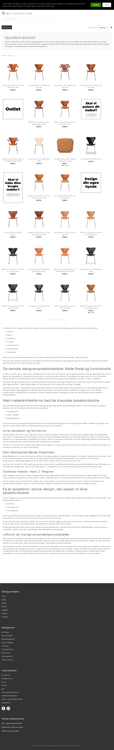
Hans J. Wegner (7, 643)
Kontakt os (6, 675)
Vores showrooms (13, 718)
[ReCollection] (34, 13)
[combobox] (29, 19)
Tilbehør (5, 617)
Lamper (4, 613)
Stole (4, 596)
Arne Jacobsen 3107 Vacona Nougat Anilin (65, 233)
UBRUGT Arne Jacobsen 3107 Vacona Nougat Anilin (91, 233)
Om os (4, 682)
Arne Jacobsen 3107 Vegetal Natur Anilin (39, 160)
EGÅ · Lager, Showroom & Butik (12, 723)
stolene (95, 546)
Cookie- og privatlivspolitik (12, 699)
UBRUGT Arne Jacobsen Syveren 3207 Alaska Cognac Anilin (13, 160)
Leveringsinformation (10, 692)
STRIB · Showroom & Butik (10, 731)
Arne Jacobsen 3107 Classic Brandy (13, 233)
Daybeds (5, 610)
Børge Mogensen (8, 639)
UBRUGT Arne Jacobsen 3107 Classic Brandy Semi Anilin (39, 233)
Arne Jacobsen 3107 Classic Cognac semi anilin (65, 197)
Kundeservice (7, 678)
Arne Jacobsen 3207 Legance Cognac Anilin (65, 86)
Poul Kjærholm (7, 649)
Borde (4, 600)
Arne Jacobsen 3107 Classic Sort (91, 159)
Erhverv (5, 685)
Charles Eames (7, 660)
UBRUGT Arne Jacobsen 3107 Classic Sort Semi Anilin (13, 270)
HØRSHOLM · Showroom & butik (12, 727)
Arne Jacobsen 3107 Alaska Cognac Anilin (39, 86)
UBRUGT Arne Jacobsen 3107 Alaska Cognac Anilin (65, 123)
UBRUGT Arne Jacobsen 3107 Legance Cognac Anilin (39, 123)
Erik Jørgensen (7, 656)
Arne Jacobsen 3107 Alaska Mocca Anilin (91, 270)
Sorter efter (92, 28)
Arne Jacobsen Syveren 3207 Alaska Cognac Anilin (13, 86)
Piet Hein (5, 646)
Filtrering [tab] (6, 27)
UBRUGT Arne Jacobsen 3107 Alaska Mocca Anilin (13, 307)
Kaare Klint (6, 653)
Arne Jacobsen (7, 636)
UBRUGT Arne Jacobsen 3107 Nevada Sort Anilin (65, 307)
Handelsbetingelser (9, 696)
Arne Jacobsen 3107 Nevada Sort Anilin (39, 307)
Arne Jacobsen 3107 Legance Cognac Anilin (91, 86)
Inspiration (6, 703)
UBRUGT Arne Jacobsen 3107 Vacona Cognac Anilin (91, 307)
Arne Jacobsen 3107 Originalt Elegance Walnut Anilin (39, 270)
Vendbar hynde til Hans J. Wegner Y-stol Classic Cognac (65, 160)
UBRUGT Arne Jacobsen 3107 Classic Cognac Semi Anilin (39, 197)
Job (3, 689)
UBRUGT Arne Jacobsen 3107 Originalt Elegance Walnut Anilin (65, 270)
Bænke (4, 606)
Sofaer (4, 603)
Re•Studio (5, 632)
